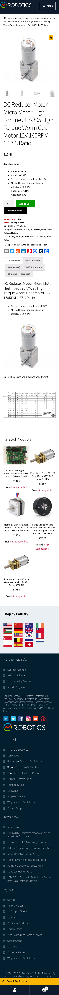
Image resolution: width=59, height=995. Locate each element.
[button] (51, 37)
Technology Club (16, 784)
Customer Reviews (17, 952)
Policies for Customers (18, 923)
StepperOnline (20, 541)
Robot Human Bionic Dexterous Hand (26, 859)
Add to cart (25, 203)
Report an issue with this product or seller (27, 244)
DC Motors (46, 18)
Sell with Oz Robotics (24, 773)
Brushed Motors (22, 229)
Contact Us (13, 755)
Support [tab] (25, 273)
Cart (38, 987)
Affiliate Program (16, 687)
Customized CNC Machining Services (26, 842)
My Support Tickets (17, 911)
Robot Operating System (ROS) (23, 854)
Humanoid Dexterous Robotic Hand (25, 865)
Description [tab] (14, 260)
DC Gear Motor (29, 236)
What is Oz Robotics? (18, 749)
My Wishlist (13, 917)
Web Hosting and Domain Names (24, 935)
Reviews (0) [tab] (14, 267)
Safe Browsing (14, 940)
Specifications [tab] (32, 260)
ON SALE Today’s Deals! (19, 779)
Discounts (12, 790)
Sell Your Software (16, 675)
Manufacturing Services (19, 681)
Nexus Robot (20, 487)
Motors (36, 18)
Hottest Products (22, 18)
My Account (14, 990)
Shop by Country (16, 796)
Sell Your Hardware (16, 669)
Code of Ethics (14, 929)
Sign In (11, 899)
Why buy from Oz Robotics (21, 802)
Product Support (15, 808)
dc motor (41, 236)
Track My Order (15, 905)
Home (9, 18)
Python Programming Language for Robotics (30, 848)
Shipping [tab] (12, 273)
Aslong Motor (17, 222)
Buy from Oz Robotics (24, 761)
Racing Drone (14, 827)
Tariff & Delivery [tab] (33, 267)
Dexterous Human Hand (19, 871)
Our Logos (12, 946)
